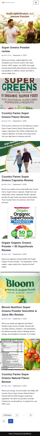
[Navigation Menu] (35, 3)
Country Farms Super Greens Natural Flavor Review (15, 378)
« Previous (7, 415)
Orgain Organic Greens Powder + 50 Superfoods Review (17, 246)
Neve (11, 434)
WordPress (27, 434)
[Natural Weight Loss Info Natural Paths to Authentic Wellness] (8, 3)
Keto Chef (7, 55)
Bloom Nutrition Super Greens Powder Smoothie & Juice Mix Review (19, 311)
